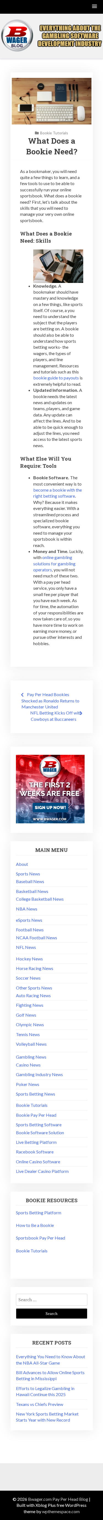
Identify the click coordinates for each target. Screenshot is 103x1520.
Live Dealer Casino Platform (42, 1171)
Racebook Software (35, 1151)
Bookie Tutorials (54, 133)
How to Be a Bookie (35, 1225)
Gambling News (31, 1056)
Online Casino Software (38, 1161)
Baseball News (30, 881)
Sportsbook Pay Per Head (40, 1237)
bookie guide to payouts (56, 377)
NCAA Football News (36, 937)
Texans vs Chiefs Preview (39, 1404)
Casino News (28, 1064)
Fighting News (29, 1005)
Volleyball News (31, 1044)
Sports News (28, 873)
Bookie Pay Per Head (36, 1115)
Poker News (27, 1084)
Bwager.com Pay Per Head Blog (58, 1499)
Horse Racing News (34, 968)
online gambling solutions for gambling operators (54, 563)
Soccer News (28, 977)
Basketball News (32, 891)
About (22, 864)
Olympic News (30, 1024)
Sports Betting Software (39, 1124)
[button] (94, 7)
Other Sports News (34, 987)
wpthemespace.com (61, 1511)
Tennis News (28, 1034)
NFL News (26, 947)
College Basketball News (40, 898)
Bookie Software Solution (40, 1132)
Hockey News (29, 958)
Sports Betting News (35, 1093)
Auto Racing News (33, 995)
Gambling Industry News (39, 1074)
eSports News (29, 920)
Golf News (26, 1014)
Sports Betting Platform (38, 1212)
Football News (30, 929)
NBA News (26, 908)
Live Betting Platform (36, 1142)
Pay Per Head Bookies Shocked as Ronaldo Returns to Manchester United (50, 700)
